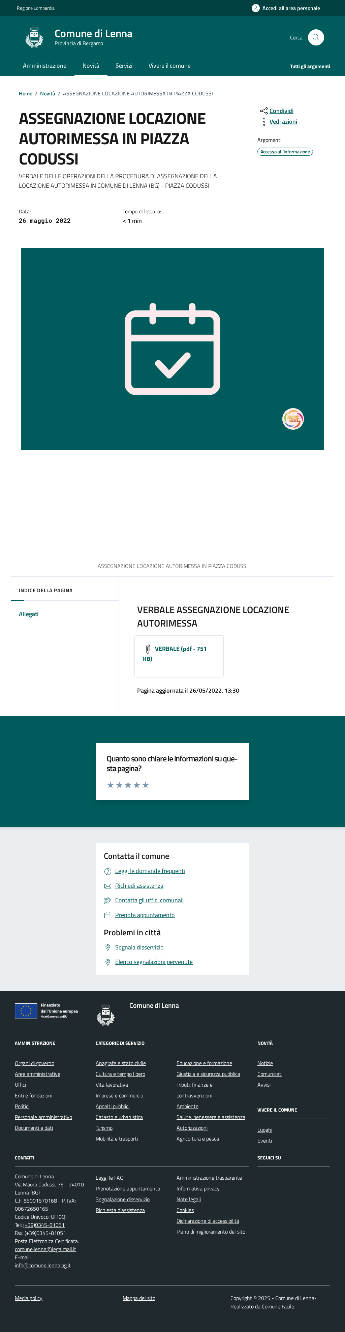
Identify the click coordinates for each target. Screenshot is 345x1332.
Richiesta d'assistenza (120, 1210)
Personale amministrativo (43, 1117)
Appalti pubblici (112, 1106)
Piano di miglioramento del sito (211, 1232)
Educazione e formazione (204, 1063)
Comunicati (269, 1074)
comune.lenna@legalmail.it (45, 1249)
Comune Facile (278, 1306)
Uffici (20, 1085)
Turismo (104, 1128)
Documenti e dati (34, 1128)
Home (25, 93)
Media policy (28, 1298)
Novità (47, 93)
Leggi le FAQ (110, 1178)
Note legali (189, 1199)
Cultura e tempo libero (120, 1074)
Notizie (265, 1063)
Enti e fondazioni (33, 1095)
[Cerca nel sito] (316, 37)
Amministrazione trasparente (209, 1178)
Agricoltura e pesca (198, 1138)
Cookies (185, 1210)
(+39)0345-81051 (44, 1225)
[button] (286, 8)
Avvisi (264, 1085)
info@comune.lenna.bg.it (43, 1265)
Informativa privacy (198, 1188)
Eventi (264, 1141)
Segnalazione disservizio (123, 1199)
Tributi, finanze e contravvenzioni (195, 1090)
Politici (22, 1106)
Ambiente (187, 1106)
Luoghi (264, 1130)
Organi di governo (34, 1063)
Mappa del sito (139, 1298)
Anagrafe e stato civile (121, 1063)
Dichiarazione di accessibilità (208, 1221)
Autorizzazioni (192, 1128)
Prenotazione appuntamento (128, 1188)
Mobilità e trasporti (117, 1138)
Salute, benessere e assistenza (211, 1117)
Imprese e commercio (119, 1095)
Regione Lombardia (36, 7)
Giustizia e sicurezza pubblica (208, 1074)
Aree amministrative (37, 1074)
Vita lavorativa (112, 1085)
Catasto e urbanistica (119, 1117)
